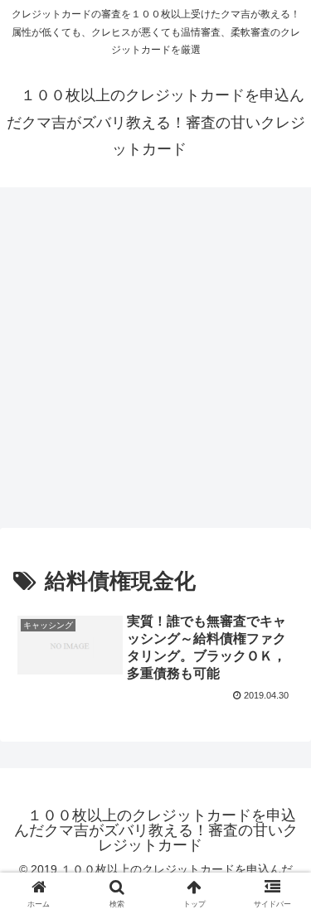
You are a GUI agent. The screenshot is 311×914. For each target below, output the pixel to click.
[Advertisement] (155, 362)
